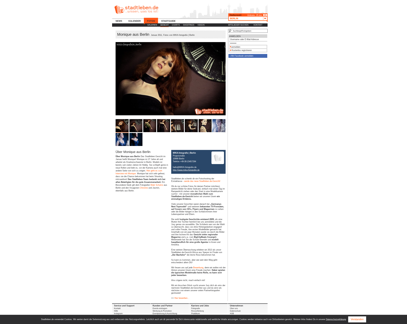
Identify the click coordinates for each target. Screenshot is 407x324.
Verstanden (357, 319)
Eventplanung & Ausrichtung (165, 313)
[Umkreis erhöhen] (264, 15)
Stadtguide (168, 21)
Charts (176, 25)
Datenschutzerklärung (336, 319)
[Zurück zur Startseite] (136, 10)
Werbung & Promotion (162, 311)
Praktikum (195, 313)
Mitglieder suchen (238, 25)
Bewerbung (198, 267)
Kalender (134, 21)
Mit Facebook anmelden (242, 56)
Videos (201, 25)
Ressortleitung (197, 311)
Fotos (151, 21)
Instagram (118, 313)
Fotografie (195, 308)
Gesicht (164, 25)
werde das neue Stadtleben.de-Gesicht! (202, 181)
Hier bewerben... (181, 298)
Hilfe (116, 311)
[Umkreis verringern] (266, 15)
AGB (232, 313)
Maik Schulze (157, 185)
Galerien (152, 25)
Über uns (234, 308)
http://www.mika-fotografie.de (186, 170)
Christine (144, 188)
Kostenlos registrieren (242, 50)
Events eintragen (160, 308)
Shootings (188, 25)
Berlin (234, 18)
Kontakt (258, 25)
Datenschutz (235, 311)
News (119, 21)
